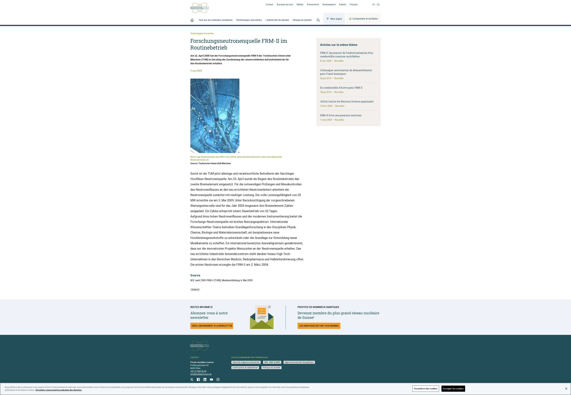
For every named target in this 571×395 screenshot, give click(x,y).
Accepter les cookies (453, 389)
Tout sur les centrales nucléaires (215, 20)
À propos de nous (285, 4)
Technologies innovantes (249, 20)
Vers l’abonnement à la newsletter (212, 326)
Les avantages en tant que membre (319, 326)
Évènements (313, 4)
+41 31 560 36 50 (198, 371)
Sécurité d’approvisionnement (246, 362)
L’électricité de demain (277, 20)
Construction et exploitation (245, 368)
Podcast (353, 4)
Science (195, 290)
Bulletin (342, 4)
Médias (300, 4)
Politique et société (271, 368)
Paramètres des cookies (425, 389)
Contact (269, 4)
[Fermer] (566, 388)
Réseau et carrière (302, 20)
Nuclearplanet (329, 4)
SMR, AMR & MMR (272, 362)
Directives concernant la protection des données (59, 390)
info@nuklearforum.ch (201, 374)
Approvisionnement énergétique (299, 362)
